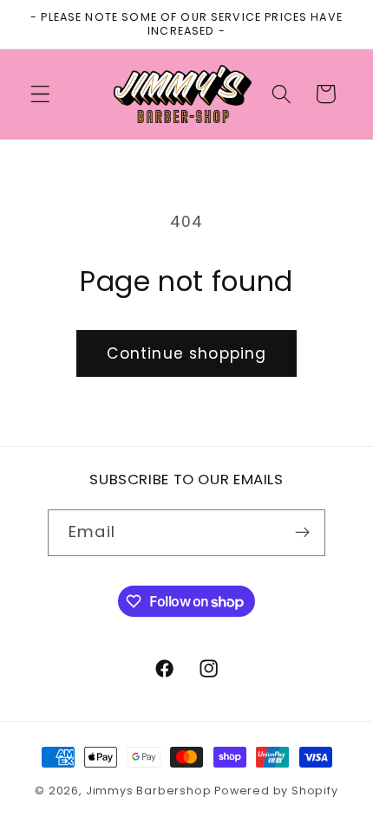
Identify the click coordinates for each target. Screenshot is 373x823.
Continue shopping (187, 353)
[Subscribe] (302, 532)
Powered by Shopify (276, 790)
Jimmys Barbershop (150, 790)
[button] (40, 94)
